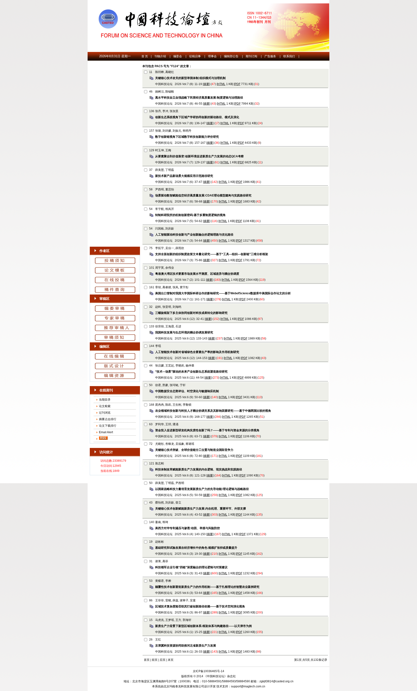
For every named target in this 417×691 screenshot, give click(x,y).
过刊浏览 (105, 412)
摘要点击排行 (107, 419)
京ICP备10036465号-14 (208, 671)
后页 (163, 660)
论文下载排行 (107, 425)
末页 (171, 660)
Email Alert (105, 432)
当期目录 (105, 399)
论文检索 (105, 406)
